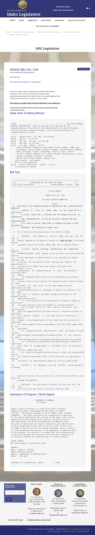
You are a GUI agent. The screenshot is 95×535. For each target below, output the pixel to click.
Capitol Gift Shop (15, 520)
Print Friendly (83, 69)
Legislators (46, 20)
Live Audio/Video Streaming (47, 26)
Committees (32, 20)
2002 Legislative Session (48, 32)
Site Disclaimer (54, 531)
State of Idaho (63, 7)
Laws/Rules (59, 20)
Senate (12, 20)
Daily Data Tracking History (24, 72)
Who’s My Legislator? (63, 10)
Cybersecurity (83, 531)
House (21, 20)
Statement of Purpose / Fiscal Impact (27, 82)
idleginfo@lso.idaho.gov (58, 515)
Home (8, 32)
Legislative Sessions (76, 20)
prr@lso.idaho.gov (37, 513)
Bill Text (17, 77)
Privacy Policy (69, 531)
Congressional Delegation (38, 520)
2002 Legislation (71, 32)
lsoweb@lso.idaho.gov (80, 513)
